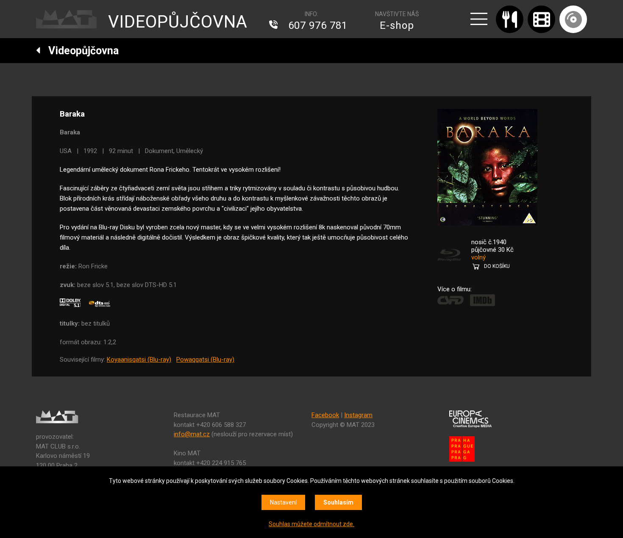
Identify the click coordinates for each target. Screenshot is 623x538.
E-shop (397, 25)
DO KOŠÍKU (497, 266)
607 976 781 (318, 25)
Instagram (358, 415)
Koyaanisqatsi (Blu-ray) (139, 359)
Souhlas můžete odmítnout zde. (311, 524)
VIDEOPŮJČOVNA (178, 22)
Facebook (325, 415)
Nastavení (283, 502)
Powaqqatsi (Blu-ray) (205, 359)
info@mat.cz (192, 434)
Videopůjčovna (80, 51)
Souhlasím (338, 502)
